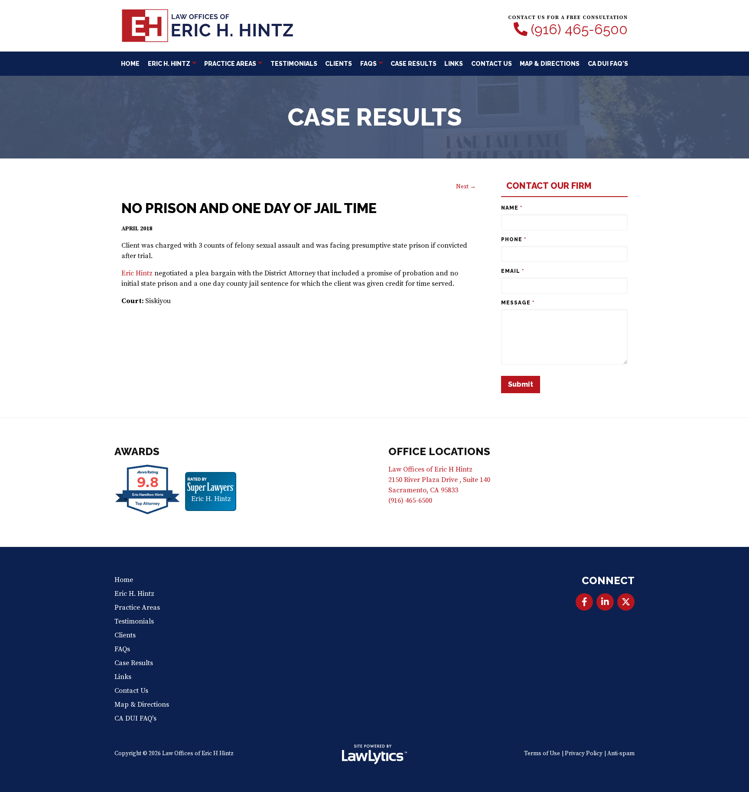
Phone (513, 239)
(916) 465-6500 (579, 29)
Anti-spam (621, 753)
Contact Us (491, 63)
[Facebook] (584, 602)
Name (511, 208)
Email (512, 271)
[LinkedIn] (605, 602)
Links (453, 63)
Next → (466, 187)
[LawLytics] (374, 754)
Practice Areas (230, 63)
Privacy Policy (583, 753)
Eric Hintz (137, 273)
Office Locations (439, 451)
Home (130, 63)
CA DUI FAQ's (608, 63)
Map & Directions (550, 63)
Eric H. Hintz (169, 63)
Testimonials (293, 63)
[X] (626, 602)
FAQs (368, 63)
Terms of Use (542, 753)
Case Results (413, 63)
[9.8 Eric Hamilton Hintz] (148, 514)
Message (517, 303)
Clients (338, 63)
